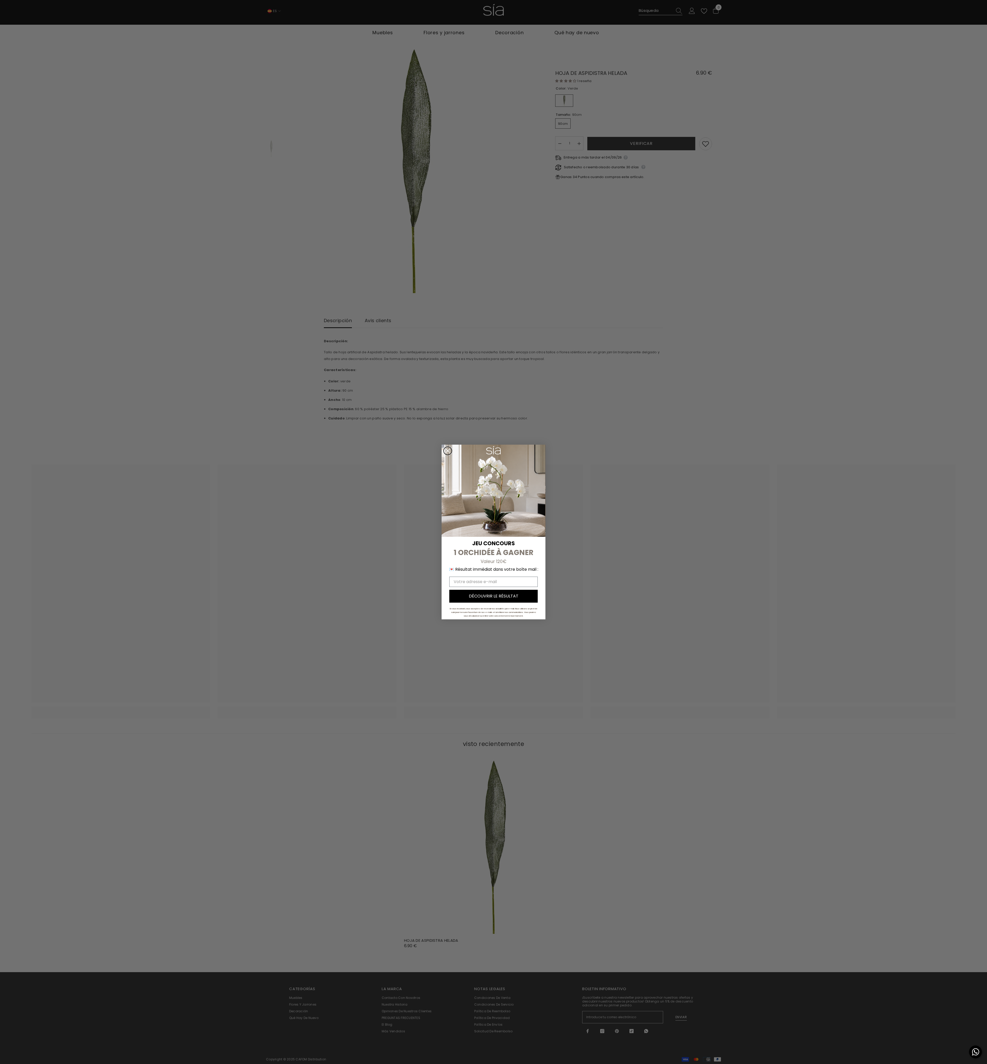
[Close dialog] (448, 451)
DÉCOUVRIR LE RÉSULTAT (493, 596)
